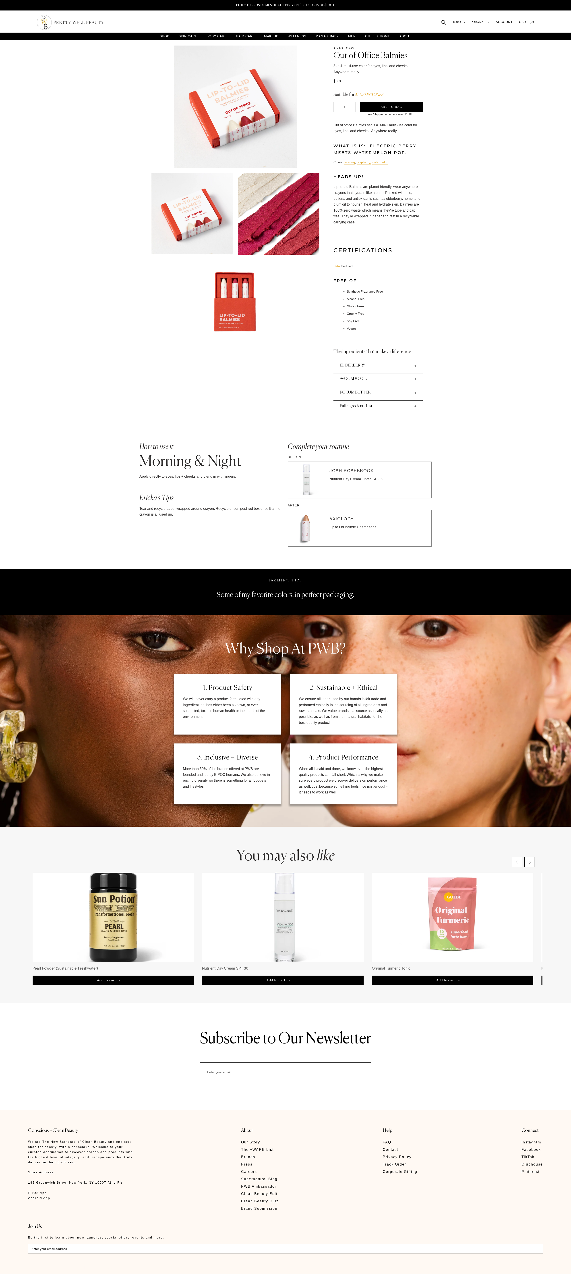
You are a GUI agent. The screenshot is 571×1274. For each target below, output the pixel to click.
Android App (39, 1198)
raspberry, (364, 162)
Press (246, 1164)
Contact (390, 1149)
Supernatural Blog (259, 1179)
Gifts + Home (377, 36)
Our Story (250, 1142)
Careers (249, 1172)
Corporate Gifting (400, 1172)
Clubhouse (532, 1164)
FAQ (387, 1142)
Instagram (531, 1142)
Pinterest (530, 1172)
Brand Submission (259, 1208)
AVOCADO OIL (353, 379)
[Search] (443, 22)
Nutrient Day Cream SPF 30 (225, 968)
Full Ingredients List (356, 406)
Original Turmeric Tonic (391, 968)
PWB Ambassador (258, 1186)
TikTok (527, 1157)
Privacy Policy (397, 1157)
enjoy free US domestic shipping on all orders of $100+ (285, 5)
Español (479, 22)
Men (352, 36)
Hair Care (245, 36)
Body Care (217, 36)
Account (504, 22)
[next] (529, 862)
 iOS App (37, 1193)
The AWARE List (257, 1149)
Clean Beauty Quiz (260, 1201)
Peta (336, 266)
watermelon (380, 162)
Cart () (526, 22)
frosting (349, 162)
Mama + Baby (327, 36)
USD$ (457, 22)
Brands (248, 1157)
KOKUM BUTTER (355, 392)
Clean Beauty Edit (259, 1194)
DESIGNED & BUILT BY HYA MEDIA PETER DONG (70, 1267)
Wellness (297, 36)
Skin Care (188, 36)
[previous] (517, 862)
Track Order (394, 1164)
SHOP (164, 36)
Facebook (531, 1149)
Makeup (271, 36)
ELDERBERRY (352, 365)
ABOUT (405, 36)
